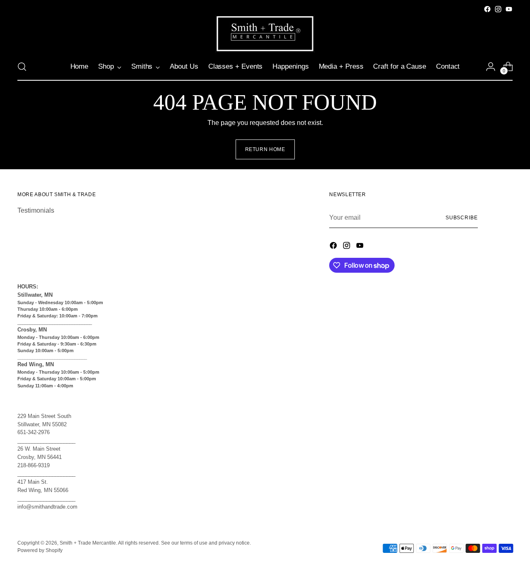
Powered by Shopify (40, 550)
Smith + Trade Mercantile (88, 543)
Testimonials (35, 210)
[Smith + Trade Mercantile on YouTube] (509, 9)
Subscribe (462, 218)
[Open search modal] (22, 66)
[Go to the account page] (490, 66)
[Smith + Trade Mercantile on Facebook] (487, 9)
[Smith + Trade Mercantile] (265, 34)
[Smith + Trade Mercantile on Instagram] (498, 9)
